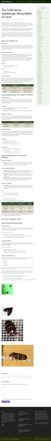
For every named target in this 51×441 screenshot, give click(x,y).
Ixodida (39, 50)
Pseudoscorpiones (41, 81)
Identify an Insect (38, 1)
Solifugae (39, 89)
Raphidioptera (40, 84)
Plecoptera (40, 78)
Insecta (17, 19)
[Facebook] (3, 425)
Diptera (39, 34)
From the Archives (41, 38)
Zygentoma (40, 103)
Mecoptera (40, 55)
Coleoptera (40, 27)
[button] (49, 2)
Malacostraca (40, 53)
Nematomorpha (40, 61)
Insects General (40, 46)
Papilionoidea (40, 73)
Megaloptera (40, 57)
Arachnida (39, 19)
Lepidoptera (40, 51)
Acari (39, 9)
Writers (43, 1)
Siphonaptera (40, 88)
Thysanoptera (40, 93)
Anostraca (39, 16)
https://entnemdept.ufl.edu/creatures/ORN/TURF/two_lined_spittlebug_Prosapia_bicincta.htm (20, 279)
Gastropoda (40, 39)
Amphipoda (40, 13)
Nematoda (39, 59)
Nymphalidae (40, 66)
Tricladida (39, 97)
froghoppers (15, 242)
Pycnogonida (40, 82)
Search (46, 1)
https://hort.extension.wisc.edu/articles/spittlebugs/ (12, 278)
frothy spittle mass (15, 227)
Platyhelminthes (41, 77)
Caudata (39, 23)
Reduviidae (40, 85)
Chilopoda (39, 24)
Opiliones (39, 69)
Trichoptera (40, 96)
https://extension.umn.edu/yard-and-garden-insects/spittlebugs (14, 275)
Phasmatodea (40, 74)
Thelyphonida (40, 92)
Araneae (39, 20)
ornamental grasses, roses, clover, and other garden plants (12, 100)
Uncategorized (40, 101)
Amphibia (39, 12)
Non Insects (40, 63)
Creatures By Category (29, 1)
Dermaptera (40, 31)
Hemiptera (14, 19)
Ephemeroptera (40, 36)
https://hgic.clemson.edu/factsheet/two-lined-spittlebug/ (13, 276)
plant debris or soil (28, 133)
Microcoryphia (40, 58)
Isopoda (39, 47)
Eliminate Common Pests (20, 1)
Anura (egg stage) (41, 17)
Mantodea (39, 54)
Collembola (40, 28)
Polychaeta (40, 80)
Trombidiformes (41, 99)
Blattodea (39, 21)
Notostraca (40, 65)
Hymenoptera (40, 43)
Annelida (39, 15)
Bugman (9, 19)
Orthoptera (40, 70)
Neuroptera (40, 62)
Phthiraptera (40, 76)
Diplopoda (39, 32)
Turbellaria (40, 100)
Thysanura (40, 95)
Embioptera (40, 35)
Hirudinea (39, 42)
